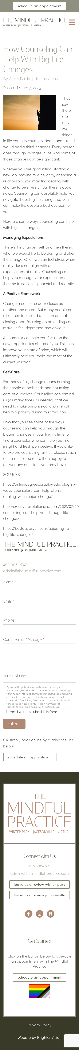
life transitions (46, 79)
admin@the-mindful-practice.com (32, 570)
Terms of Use (15, 676)
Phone (8, 620)
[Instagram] (39, 914)
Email (9, 601)
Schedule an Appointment (39, 6)
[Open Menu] (72, 22)
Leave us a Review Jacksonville (39, 895)
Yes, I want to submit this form (33, 712)
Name (9, 582)
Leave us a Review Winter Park (39, 884)
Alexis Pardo (19, 79)
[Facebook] (28, 914)
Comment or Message (23, 639)
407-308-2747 (15, 564)
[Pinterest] (50, 914)
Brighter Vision (49, 1037)
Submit (14, 723)
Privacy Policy (39, 1024)
